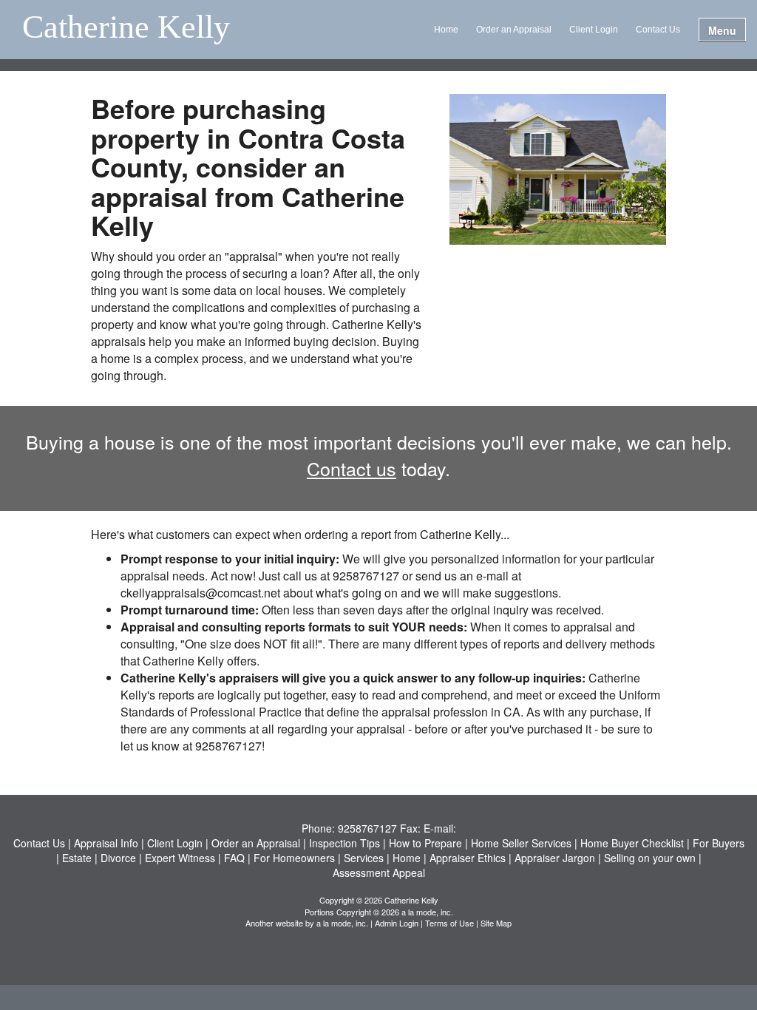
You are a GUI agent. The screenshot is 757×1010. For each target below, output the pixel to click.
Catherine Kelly (126, 28)
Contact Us (658, 29)
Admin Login (396, 923)
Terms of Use (449, 923)
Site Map (496, 923)
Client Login (593, 29)
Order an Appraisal (513, 29)
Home (446, 29)
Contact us (351, 468)
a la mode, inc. (342, 923)
